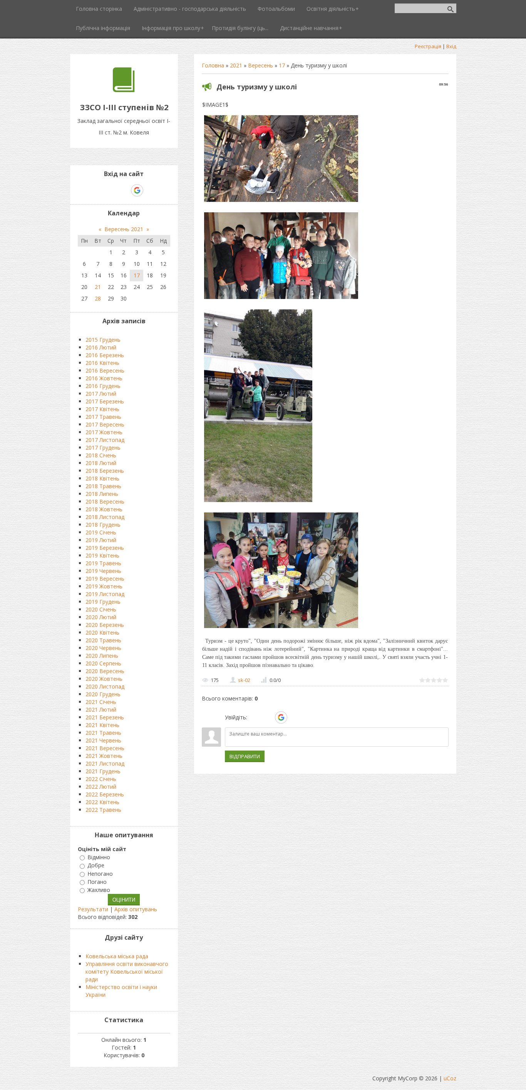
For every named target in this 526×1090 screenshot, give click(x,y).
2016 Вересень (104, 370)
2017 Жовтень (103, 432)
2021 (236, 65)
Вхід (451, 46)
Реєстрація (428, 46)
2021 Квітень (102, 725)
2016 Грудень (103, 386)
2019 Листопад (104, 594)
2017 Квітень (102, 409)
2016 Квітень (102, 362)
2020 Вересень (104, 671)
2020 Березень (104, 624)
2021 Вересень (104, 748)
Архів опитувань (135, 909)
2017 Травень (103, 416)
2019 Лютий (100, 540)
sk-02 (244, 680)
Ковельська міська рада (116, 956)
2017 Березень (104, 401)
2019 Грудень (103, 601)
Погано (97, 881)
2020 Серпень (103, 663)
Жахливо (98, 889)
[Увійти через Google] (281, 717)
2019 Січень (100, 532)
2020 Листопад (104, 686)
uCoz (450, 1078)
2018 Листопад (104, 517)
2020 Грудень (103, 694)
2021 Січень (100, 701)
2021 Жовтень (103, 755)
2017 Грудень (103, 447)
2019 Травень (103, 563)
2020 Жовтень (103, 678)
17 (282, 65)
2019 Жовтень (103, 586)
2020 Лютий (100, 617)
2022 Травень (103, 809)
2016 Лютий (100, 347)
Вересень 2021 (123, 229)
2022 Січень (100, 779)
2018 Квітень (102, 478)
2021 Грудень (103, 771)
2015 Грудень (103, 339)
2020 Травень (103, 640)
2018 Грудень (103, 524)
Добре (95, 865)
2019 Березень (104, 547)
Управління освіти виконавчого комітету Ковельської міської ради (126, 971)
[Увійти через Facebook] (267, 717)
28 (98, 298)
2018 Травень (103, 486)
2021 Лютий (100, 709)
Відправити (244, 756)
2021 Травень (103, 732)
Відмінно (98, 857)
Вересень (260, 65)
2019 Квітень (102, 555)
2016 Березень (104, 355)
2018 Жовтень (103, 509)
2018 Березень (104, 470)
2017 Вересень (104, 424)
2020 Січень (100, 609)
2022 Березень (104, 794)
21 (98, 287)
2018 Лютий (100, 463)
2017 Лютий (100, 393)
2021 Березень (104, 717)
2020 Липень (101, 655)
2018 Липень (101, 493)
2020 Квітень (102, 632)
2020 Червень (103, 648)
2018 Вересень (104, 501)
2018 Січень (100, 455)
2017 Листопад (104, 439)
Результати (93, 909)
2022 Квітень (102, 802)
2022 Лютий (100, 786)
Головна (213, 65)
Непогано (100, 873)
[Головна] (124, 90)
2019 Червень (103, 570)
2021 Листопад (104, 763)
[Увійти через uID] (254, 717)
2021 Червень (103, 740)
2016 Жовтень (103, 378)
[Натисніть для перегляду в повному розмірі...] (281, 201)
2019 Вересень (104, 578)
